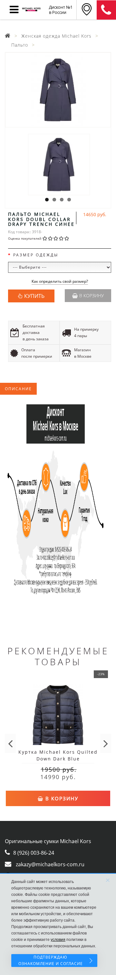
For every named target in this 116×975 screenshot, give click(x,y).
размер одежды (35, 255)
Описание (18, 388)
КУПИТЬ (34, 296)
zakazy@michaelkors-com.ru (50, 864)
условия (58, 939)
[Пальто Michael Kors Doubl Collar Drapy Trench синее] (58, 89)
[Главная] (8, 36)
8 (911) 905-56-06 (106, 10)
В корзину (91, 295)
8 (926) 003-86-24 (33, 852)
